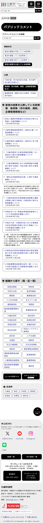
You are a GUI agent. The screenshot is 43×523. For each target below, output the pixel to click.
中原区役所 (12, 320)
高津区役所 (31, 320)
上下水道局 (31, 336)
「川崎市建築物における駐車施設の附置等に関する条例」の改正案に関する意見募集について (21, 167)
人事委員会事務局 (12, 360)
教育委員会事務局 (31, 349)
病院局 (31, 340)
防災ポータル (21, 4)
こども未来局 (12, 300)
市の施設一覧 (31, 457)
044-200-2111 (12, 499)
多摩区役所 (31, 324)
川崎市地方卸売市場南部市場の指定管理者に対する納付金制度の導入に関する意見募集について (21, 254)
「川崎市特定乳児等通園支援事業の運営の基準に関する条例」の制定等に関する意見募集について (21, 201)
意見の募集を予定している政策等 (18, 51)
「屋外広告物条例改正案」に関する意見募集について (21, 179)
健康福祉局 (31, 295)
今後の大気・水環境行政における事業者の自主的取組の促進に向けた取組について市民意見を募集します (21, 226)
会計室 (12, 336)
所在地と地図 (7, 511)
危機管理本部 (31, 310)
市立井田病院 (31, 344)
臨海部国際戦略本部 (11, 310)
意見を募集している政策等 (15, 56)
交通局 (12, 340)
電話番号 (12, 475)
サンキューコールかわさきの (30, 476)
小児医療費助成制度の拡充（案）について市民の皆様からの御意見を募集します (21, 266)
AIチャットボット (30, 376)
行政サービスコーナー (23, 511)
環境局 (12, 295)
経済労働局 (31, 291)
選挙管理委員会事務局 (11, 355)
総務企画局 (12, 287)
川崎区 (7, 391)
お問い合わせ (32, 517)
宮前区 (7, 396)
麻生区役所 (12, 330)
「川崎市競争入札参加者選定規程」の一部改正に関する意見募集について (21, 154)
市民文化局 (12, 291)
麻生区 (26, 396)
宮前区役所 (12, 324)
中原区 (24, 391)
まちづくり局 (31, 300)
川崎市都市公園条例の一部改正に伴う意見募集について (21, 143)
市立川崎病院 (12, 344)
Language (31, 6)
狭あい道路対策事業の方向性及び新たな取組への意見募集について (21, 121)
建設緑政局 (12, 304)
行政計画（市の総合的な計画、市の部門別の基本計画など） (20, 81)
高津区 (33, 391)
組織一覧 (11, 457)
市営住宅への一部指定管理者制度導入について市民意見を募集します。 (21, 214)
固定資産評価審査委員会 (11, 366)
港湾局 (31, 304)
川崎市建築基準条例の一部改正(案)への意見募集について (21, 132)
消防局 (12, 349)
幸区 (16, 391)
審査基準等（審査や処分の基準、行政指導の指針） (20, 94)
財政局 (31, 287)
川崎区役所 (12, 316)
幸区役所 (31, 316)
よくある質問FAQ (12, 376)
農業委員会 (31, 360)
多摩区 (17, 396)
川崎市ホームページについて (13, 517)
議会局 (31, 366)
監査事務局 (31, 355)
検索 (39, 11)
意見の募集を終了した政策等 (16, 60)
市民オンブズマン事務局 (30, 330)
